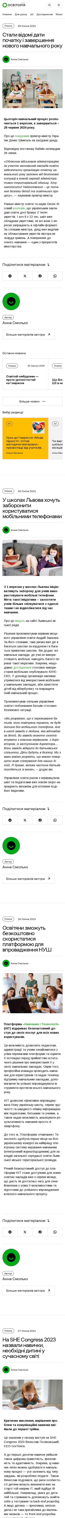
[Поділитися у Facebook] (39, 276)
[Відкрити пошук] (49, 5)
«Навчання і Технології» (41, 1024)
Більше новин (29, 401)
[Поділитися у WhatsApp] (55, 276)
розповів (19, 208)
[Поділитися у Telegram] (9, 276)
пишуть (20, 620)
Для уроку (21, 14)
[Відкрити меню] (59, 5)
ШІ (32, 14)
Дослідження (45, 14)
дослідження (22, 667)
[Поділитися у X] (24, 276)
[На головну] (13, 5)
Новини (7, 14)
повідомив (22, 136)
